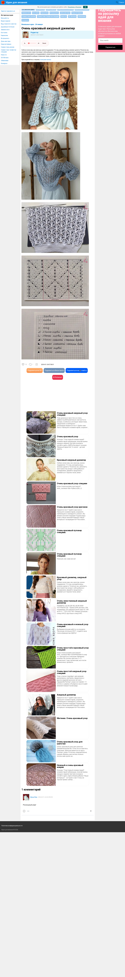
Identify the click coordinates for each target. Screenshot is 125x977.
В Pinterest (57, 377)
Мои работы (5, 18)
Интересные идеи (7, 15)
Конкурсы (4, 63)
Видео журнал (5, 21)
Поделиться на (77, 370)
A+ (39, 43)
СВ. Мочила (4, 57)
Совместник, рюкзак (7, 47)
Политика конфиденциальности (11, 825)
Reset (44, 43)
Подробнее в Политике (74, 7)
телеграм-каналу (45, 59)
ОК (85, 7)
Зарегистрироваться (8, 11)
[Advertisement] (39, 398)
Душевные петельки (7, 27)
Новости (4, 55)
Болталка (4, 32)
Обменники (4, 60)
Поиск (121, 2)
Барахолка (4, 35)
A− (25, 43)
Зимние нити (5, 29)
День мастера (5, 41)
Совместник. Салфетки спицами (8, 51)
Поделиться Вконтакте (54, 370)
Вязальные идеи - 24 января (32, 24)
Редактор (34, 32)
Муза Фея (33, 797)
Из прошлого (5, 38)
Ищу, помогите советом (8, 24)
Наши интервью (6, 44)
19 (26, 364)
